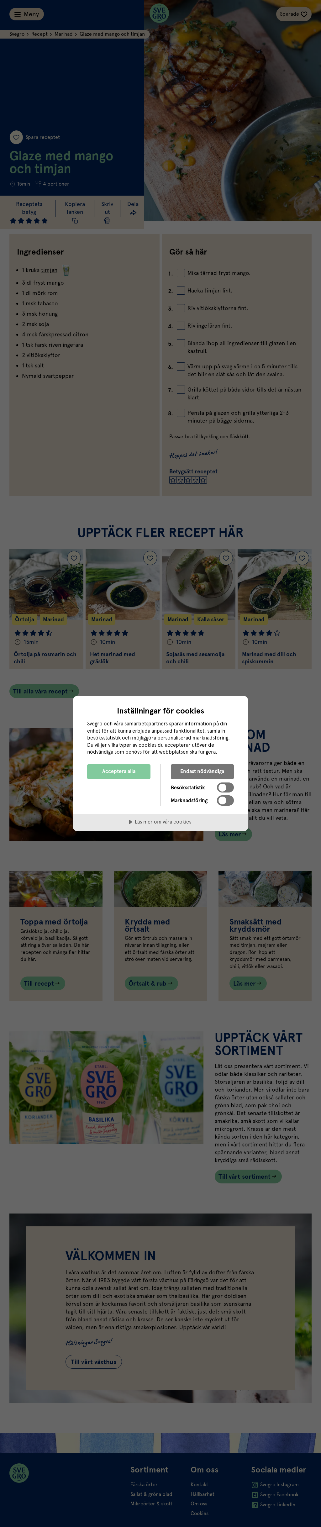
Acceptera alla (118, 771)
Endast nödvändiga (202, 771)
